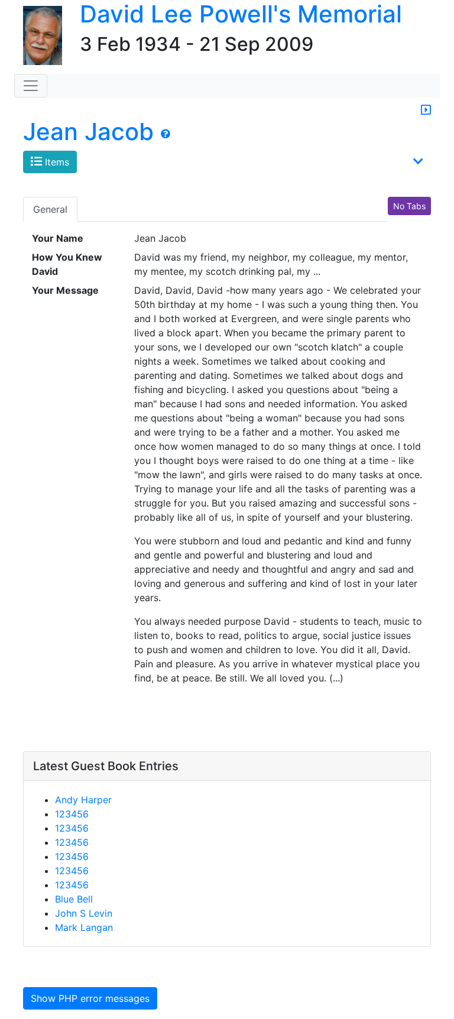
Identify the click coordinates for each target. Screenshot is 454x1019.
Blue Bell (74, 899)
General (50, 209)
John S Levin (83, 913)
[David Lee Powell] (38, 36)
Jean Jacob (88, 131)
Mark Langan (84, 927)
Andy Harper (83, 800)
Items (55, 162)
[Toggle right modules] (426, 110)
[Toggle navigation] (30, 86)
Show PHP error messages (90, 998)
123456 (72, 814)
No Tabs (409, 206)
